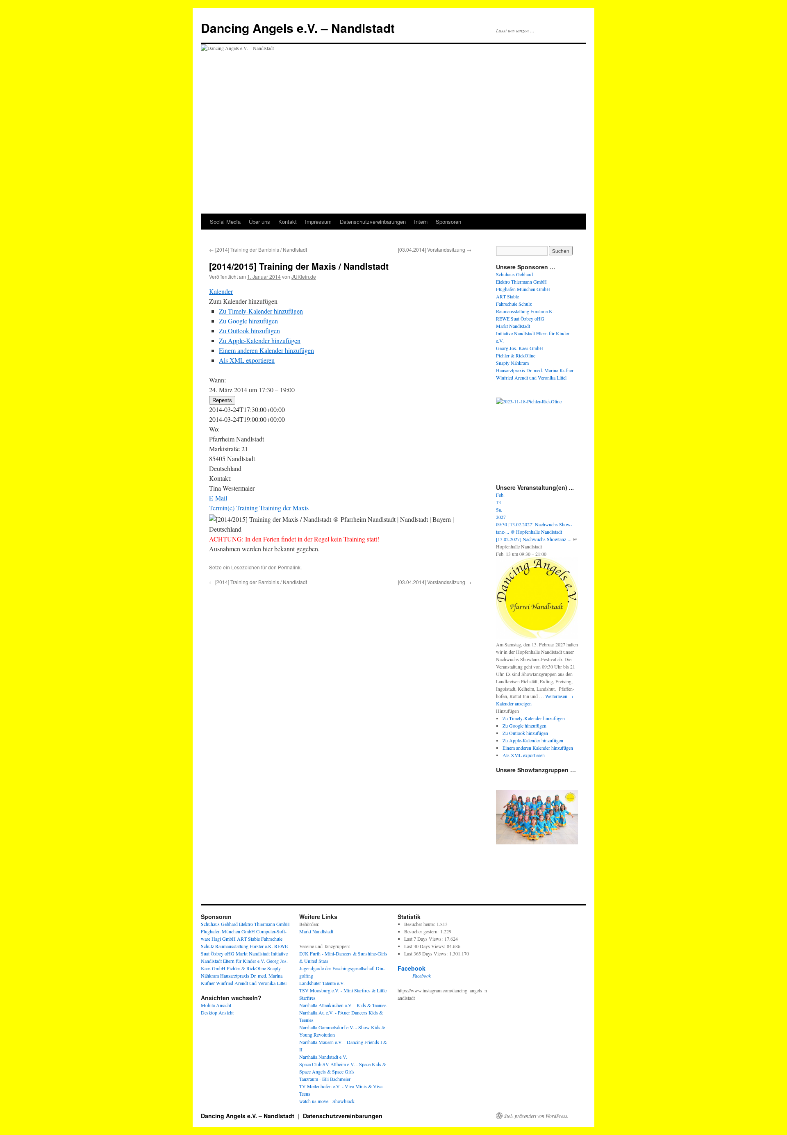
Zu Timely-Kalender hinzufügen (261, 311)
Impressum (318, 221)
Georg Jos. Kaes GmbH (519, 348)
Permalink (289, 567)
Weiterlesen (559, 696)
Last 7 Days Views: (424, 938)
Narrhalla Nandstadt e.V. (323, 1056)
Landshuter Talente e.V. (322, 983)
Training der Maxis (284, 507)
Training (247, 507)
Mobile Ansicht (216, 1005)
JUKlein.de (303, 276)
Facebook (411, 968)
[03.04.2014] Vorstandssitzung (434, 249)
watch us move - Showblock (327, 1101)
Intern (421, 221)
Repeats (222, 400)
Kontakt (287, 221)
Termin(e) (221, 507)
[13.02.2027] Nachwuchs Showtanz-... (533, 539)
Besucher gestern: (422, 931)
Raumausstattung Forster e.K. (525, 311)
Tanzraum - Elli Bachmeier (324, 1079)
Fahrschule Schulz (514, 303)
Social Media (225, 221)
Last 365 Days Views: (426, 953)
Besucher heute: (420, 924)
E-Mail (218, 498)
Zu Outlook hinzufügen (249, 330)
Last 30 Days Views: (425, 946)
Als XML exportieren (247, 360)
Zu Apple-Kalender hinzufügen (259, 340)
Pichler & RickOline (515, 355)
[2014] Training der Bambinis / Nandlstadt (258, 249)
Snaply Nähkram (512, 362)
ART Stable (507, 296)
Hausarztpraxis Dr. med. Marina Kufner (534, 370)
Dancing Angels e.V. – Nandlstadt (298, 27)
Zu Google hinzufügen (248, 320)
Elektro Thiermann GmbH (521, 281)
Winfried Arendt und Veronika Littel (531, 377)
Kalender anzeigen (514, 703)
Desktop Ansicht (217, 1012)
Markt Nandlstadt (513, 326)
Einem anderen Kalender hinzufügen (266, 350)
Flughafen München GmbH (523, 289)
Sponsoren (448, 221)
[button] (243, 301)
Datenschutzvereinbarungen (373, 221)
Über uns (259, 221)
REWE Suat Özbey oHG (520, 318)
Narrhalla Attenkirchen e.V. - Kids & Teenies (343, 1005)
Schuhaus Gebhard (514, 274)
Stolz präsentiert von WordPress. (536, 1115)
